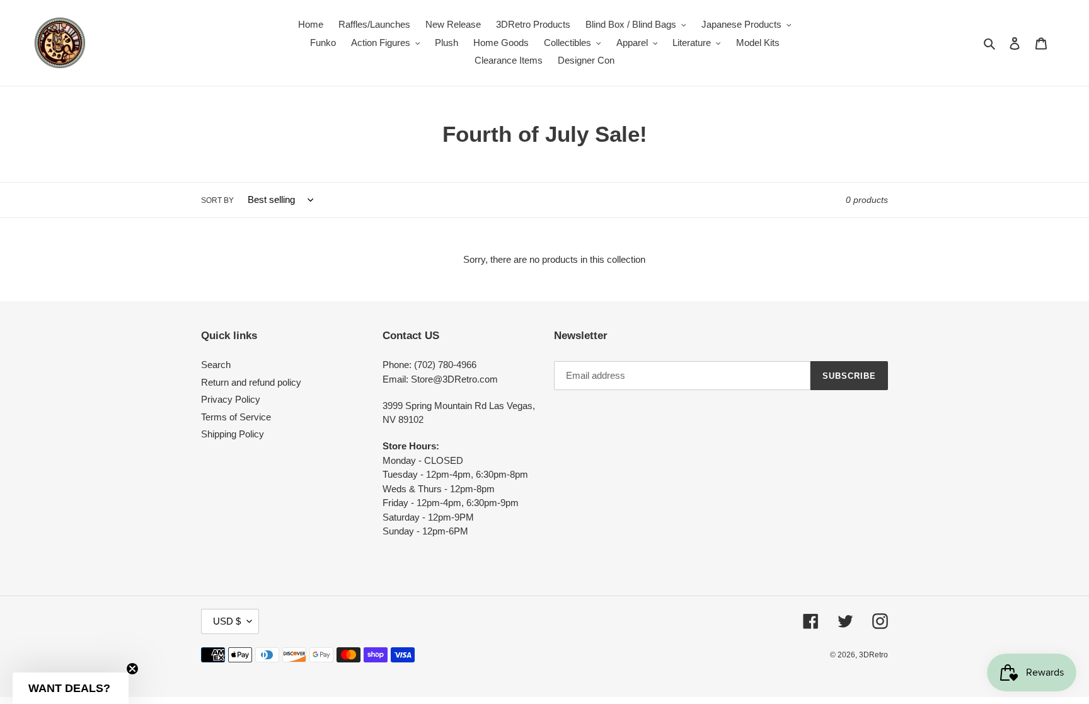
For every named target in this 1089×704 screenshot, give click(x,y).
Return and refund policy (251, 382)
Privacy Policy (230, 399)
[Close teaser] (132, 668)
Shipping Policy (232, 434)
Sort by (217, 200)
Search (216, 364)
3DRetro (873, 654)
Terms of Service (236, 417)
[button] (71, 688)
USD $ (227, 621)
